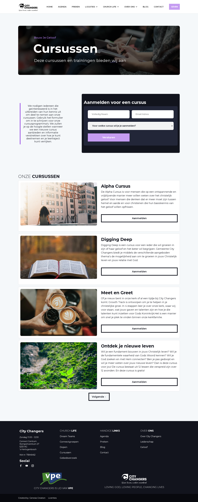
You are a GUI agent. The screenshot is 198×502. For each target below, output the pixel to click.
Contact (159, 7)
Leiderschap (146, 441)
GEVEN (174, 7)
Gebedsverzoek (68, 458)
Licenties (52, 498)
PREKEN (76, 7)
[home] (28, 6)
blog (145, 7)
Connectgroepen (69, 441)
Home (50, 7)
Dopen (63, 447)
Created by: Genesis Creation (31, 498)
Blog (102, 447)
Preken (104, 441)
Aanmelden (139, 218)
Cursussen (65, 452)
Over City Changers (150, 436)
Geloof (144, 447)
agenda (62, 7)
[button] (91, 7)
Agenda (104, 436)
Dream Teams (67, 436)
